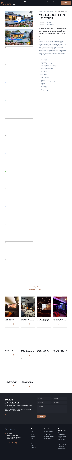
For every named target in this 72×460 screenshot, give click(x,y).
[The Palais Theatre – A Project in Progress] (60, 337)
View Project (9, 354)
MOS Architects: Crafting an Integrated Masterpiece (27, 381)
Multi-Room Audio (61, 439)
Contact (13, 4)
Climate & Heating (61, 446)
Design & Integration (62, 448)
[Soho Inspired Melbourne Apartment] (28, 307)
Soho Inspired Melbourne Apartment (27, 320)
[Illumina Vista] (12, 337)
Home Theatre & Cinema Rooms (25, 1)
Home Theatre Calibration (48, 440)
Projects (40, 11)
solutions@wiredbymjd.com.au (12, 435)
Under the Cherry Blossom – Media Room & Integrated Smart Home (60, 320)
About (13, 1)
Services (33, 436)
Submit (41, 416)
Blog (32, 443)
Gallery (32, 440)
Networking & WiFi (61, 442)
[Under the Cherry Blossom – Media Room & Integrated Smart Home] (60, 307)
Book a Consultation (66, 3)
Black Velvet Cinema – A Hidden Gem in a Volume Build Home (11, 381)
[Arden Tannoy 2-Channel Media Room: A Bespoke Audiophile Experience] (28, 337)
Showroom (55, 1)
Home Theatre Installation (48, 434)
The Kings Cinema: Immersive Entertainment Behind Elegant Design (11, 320)
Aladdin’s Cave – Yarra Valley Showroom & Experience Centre (43, 351)
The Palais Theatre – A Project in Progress (60, 350)
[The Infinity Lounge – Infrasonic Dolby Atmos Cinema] (44, 307)
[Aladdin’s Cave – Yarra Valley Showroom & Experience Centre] (44, 337)
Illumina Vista (9, 350)
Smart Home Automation (62, 432)
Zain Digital (65, 454)
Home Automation (38, 1)
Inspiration (48, 1)
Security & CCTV (61, 441)
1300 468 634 (16, 414)
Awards (32, 434)
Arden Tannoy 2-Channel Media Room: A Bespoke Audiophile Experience (27, 351)
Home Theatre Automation (49, 436)
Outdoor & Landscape (62, 444)
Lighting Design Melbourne (48, 11)
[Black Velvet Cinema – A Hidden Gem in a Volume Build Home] (12, 368)
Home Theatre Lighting (48, 438)
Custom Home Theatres (48, 431)
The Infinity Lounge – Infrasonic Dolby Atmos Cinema (44, 320)
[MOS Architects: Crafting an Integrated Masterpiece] (28, 368)
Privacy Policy (34, 447)
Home (32, 431)
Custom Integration (61, 434)
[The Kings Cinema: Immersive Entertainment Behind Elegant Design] (12, 307)
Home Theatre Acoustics (48, 441)
